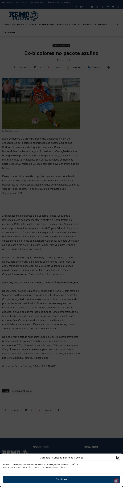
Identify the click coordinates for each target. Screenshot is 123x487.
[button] (118, 457)
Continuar (61, 479)
